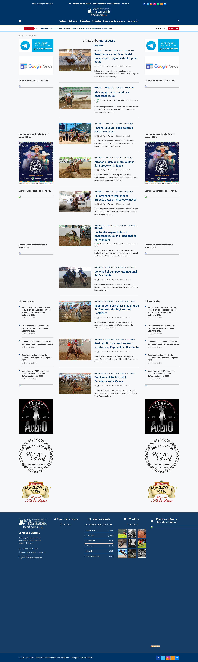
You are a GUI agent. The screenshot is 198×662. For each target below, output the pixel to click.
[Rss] (161, 4)
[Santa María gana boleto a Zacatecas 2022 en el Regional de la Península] (75, 235)
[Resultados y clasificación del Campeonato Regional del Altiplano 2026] (75, 60)
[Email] (165, 4)
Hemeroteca (173, 28)
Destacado (100, 530)
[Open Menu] (20, 21)
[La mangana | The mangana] (142, 533)
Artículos (96, 21)
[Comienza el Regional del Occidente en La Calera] (75, 383)
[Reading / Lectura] (132, 533)
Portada (62, 21)
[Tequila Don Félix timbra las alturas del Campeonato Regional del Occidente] (75, 311)
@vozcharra (66, 524)
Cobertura (85, 21)
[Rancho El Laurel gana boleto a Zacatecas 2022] (75, 133)
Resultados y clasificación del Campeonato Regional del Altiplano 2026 (116, 58)
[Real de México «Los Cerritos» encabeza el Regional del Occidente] (75, 349)
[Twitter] (148, 4)
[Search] (178, 21)
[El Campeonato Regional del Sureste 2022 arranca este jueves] (75, 201)
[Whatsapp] (158, 4)
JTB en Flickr (133, 519)
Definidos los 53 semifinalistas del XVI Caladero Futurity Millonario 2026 (163, 343)
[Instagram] (151, 4)
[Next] (39, 28)
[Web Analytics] (155, 646)
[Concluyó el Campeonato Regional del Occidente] (75, 277)
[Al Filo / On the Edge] (132, 553)
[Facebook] (144, 4)
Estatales (100, 551)
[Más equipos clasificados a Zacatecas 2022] (75, 98)
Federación (132, 21)
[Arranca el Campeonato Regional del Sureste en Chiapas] (75, 167)
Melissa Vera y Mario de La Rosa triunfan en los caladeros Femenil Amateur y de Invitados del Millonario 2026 (76, 28)
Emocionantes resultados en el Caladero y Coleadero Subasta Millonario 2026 (161, 328)
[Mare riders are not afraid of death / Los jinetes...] (122, 553)
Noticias (72, 21)
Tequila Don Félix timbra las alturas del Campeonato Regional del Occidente (116, 309)
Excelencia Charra (100, 556)
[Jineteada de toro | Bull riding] (122, 543)
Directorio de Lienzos (114, 21)
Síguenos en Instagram (67, 519)
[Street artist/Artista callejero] (142, 553)
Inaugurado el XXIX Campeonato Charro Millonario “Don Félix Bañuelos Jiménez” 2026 (161, 373)
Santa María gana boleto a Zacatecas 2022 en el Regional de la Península (115, 236)
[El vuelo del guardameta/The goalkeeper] (122, 533)
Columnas (100, 546)
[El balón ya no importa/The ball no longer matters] (142, 543)
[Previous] (37, 28)
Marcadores (160, 28)
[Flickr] (154, 4)
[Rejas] (132, 543)
